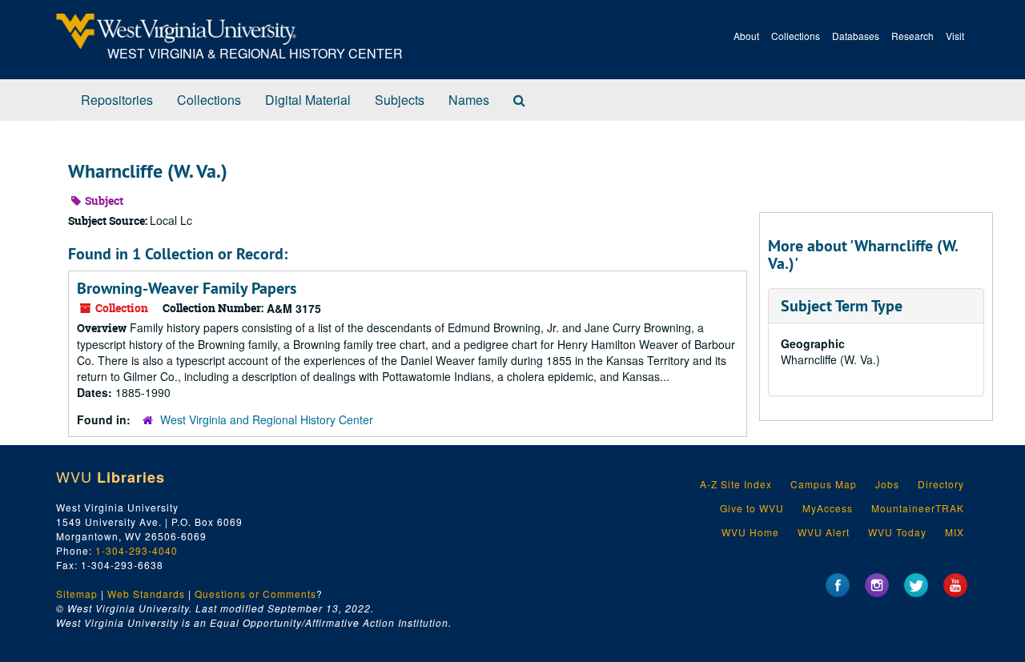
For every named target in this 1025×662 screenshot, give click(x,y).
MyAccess (827, 508)
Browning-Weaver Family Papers (186, 288)
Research (912, 35)
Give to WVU (752, 508)
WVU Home (750, 532)
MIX (954, 532)
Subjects (399, 99)
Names (468, 99)
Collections (795, 35)
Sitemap (77, 593)
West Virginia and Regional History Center (266, 419)
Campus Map (823, 484)
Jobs (887, 484)
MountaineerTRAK (917, 508)
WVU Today (897, 532)
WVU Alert (824, 532)
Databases (855, 35)
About (746, 35)
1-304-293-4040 (136, 550)
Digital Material (308, 99)
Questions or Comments (255, 593)
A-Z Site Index (736, 484)
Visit (955, 35)
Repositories (117, 99)
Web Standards (146, 593)
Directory (941, 484)
